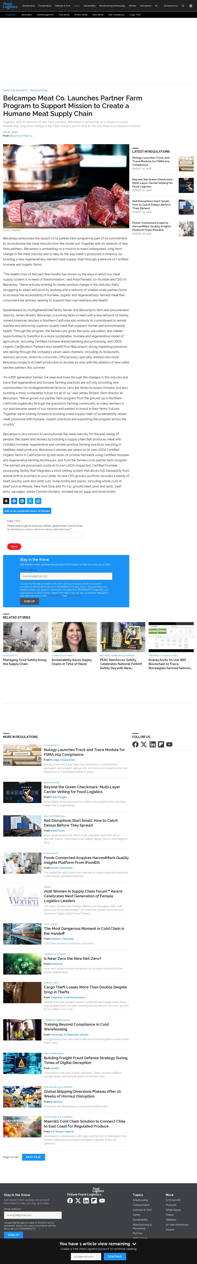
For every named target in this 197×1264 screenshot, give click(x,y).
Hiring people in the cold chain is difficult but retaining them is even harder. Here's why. (86, 1041)
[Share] (14, 501)
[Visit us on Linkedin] (153, 744)
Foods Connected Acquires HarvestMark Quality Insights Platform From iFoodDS (151, 226)
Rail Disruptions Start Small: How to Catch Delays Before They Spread (151, 204)
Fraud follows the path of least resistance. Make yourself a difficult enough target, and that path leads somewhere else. (82, 1074)
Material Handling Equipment (117, 655)
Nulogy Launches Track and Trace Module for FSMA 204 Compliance (151, 161)
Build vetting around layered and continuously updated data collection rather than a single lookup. (85, 803)
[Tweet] (30, 501)
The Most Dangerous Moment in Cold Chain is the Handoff (84, 930)
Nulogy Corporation (62, 759)
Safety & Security (15, 90)
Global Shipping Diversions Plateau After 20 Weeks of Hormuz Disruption (82, 1093)
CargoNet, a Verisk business (67, 997)
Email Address (29, 570)
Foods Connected (61, 867)
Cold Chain (50, 924)
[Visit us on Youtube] (169, 744)
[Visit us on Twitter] (144, 744)
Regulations (39, 90)
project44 (56, 1101)
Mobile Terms (54, 596)
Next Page (33, 1157)
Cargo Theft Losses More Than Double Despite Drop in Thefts (85, 989)
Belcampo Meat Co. (21, 135)
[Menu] (191, 6)
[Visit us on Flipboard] (161, 744)
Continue (115, 1256)
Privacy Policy (74, 596)
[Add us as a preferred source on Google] (38, 501)
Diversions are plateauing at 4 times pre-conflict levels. (76, 1106)
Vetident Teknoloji (61, 938)
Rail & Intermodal (54, 816)
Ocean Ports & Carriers (58, 1087)
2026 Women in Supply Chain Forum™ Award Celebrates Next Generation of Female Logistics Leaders (83, 896)
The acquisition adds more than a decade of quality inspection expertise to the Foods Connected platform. (86, 874)
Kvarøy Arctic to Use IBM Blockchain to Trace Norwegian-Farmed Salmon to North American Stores (169, 664)
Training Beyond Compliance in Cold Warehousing (76, 1026)
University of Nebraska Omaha (69, 1034)
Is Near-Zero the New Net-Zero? (72, 958)
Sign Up (29, 601)
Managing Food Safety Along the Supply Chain (24, 662)
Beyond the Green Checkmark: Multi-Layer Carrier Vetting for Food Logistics (152, 183)
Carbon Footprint (63, 655)
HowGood (56, 963)
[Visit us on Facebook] (135, 744)
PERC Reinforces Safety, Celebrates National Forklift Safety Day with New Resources (121, 664)
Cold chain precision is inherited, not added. (69, 943)
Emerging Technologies (163, 655)
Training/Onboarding (57, 1020)
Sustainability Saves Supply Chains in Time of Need (72, 662)
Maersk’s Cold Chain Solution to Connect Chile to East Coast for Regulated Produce (84, 1123)
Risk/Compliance (54, 1053)
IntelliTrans (57, 830)
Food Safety (10, 655)
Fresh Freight (58, 797)
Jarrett (54, 1068)
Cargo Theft (51, 983)
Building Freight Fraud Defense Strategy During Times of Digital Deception (85, 1060)
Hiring (47, 887)
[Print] (6, 501)
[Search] (183, 6)
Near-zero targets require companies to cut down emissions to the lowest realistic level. (83, 970)
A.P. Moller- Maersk (62, 1131)
